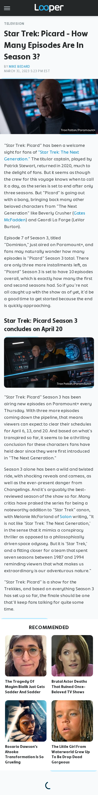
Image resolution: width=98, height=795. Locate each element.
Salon (66, 517)
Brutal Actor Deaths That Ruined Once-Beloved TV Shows (69, 686)
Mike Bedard (19, 66)
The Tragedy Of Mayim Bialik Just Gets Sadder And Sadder (25, 686)
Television (14, 23)
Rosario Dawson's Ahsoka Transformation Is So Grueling (24, 754)
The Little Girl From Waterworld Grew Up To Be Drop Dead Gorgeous (71, 754)
